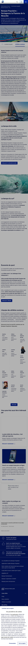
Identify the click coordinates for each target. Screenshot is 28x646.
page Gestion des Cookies (7, 637)
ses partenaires (14, 614)
